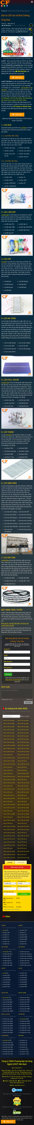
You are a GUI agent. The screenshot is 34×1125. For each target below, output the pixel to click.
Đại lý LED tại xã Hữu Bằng (23, 789)
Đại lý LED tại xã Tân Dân (9, 836)
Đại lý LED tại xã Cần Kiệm (9, 783)
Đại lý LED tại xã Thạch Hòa (8, 802)
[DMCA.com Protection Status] (17, 1101)
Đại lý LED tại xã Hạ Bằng (8, 789)
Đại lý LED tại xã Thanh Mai (22, 768)
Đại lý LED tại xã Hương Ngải (8, 793)
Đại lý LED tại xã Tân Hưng (23, 836)
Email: (6, 655)
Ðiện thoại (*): (8, 661)
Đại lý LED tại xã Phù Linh (9, 830)
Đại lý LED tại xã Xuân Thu (8, 849)
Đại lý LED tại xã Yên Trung (9, 808)
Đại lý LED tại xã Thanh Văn (22, 771)
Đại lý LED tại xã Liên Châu (23, 758)
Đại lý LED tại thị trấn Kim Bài (23, 743)
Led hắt (3, 262)
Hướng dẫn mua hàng (19, 1116)
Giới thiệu (4, 1116)
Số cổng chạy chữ (22, 886)
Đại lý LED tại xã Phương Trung (22, 761)
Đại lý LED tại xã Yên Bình (23, 805)
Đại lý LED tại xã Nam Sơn (9, 827)
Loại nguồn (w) (22, 881)
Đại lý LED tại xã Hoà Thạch (9, 858)
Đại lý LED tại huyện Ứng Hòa (9, 721)
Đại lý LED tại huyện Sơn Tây (9, 736)
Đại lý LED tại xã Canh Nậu (22, 780)
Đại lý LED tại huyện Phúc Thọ (23, 730)
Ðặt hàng (8, 674)
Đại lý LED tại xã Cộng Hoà (22, 855)
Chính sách (20, 1119)
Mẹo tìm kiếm (25, 716)
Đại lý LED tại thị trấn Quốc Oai (23, 852)
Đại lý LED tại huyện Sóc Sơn (23, 733)
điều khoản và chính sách (13, 679)
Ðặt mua (18, 77)
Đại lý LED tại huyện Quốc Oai (9, 733)
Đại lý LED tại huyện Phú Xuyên (9, 730)
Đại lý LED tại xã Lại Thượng (9, 796)
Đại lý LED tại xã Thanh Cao (8, 768)
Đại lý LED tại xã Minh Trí (22, 824)
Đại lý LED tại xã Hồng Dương (8, 755)
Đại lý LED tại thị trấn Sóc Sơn (23, 811)
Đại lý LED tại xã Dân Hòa (23, 752)
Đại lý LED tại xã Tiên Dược (9, 843)
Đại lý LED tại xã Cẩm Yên (24, 783)
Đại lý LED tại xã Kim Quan (23, 793)
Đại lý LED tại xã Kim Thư (9, 758)
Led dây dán (5, 560)
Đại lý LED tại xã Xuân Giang (22, 846)
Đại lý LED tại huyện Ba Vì (23, 721)
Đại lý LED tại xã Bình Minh (9, 746)
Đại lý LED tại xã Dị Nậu (23, 786)
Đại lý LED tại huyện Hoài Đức (23, 724)
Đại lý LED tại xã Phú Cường (23, 830)
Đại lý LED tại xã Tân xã (23, 799)
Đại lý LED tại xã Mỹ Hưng (9, 761)
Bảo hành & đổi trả (11, 1118)
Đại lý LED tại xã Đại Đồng (23, 808)
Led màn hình (6, 1040)
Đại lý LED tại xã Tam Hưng (9, 765)
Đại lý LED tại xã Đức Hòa (9, 852)
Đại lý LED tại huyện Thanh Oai (23, 736)
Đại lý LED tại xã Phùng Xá (22, 796)
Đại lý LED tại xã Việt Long (9, 846)
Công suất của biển (8, 899)
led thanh (9, 435)
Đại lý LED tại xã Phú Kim (9, 799)
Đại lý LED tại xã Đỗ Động (23, 774)
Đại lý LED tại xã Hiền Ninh (24, 818)
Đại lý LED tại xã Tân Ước (23, 765)
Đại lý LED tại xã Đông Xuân (22, 849)
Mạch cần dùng (8, 907)
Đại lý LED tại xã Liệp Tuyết (23, 858)
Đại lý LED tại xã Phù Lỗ (23, 827)
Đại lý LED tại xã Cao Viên (23, 749)
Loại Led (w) (6, 881)
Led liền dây (5, 215)
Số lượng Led (7, 886)
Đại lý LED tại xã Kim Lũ (9, 821)
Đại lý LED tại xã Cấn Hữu (9, 855)
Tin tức (10, 1116)
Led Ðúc (23, 127)
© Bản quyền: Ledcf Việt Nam (11, 909)
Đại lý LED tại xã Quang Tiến (22, 833)
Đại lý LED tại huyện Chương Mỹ (9, 724)
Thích (2, 23)
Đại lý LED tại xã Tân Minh (9, 839)
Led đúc (4, 930)
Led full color (5, 382)
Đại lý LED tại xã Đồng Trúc (8, 811)
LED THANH (21, 1036)
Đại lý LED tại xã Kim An (23, 755)
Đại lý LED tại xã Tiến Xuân (9, 805)
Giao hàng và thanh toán (24, 1118)
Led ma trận (24, 87)
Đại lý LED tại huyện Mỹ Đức (23, 727)
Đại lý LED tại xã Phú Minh (9, 833)
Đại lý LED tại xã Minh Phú (8, 824)
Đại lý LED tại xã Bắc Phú (9, 814)
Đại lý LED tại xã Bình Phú (24, 777)
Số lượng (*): (8, 667)
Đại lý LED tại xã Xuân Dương (8, 774)
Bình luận (10, 23)
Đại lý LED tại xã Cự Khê (9, 752)
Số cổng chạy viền (8, 892)
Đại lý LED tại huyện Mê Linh (9, 727)
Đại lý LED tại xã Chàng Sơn (8, 786)
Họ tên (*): (7, 649)
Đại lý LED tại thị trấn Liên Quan (9, 777)
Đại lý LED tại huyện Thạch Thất (9, 740)
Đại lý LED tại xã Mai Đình (23, 821)
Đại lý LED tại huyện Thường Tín (23, 740)
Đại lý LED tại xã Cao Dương (9, 749)
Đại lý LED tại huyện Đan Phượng (9, 743)
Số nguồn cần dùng (8, 903)
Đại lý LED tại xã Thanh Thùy (8, 771)
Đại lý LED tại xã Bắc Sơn (23, 814)
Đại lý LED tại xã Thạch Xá (22, 802)
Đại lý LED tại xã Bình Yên (9, 780)
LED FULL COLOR (22, 993)
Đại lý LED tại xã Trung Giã (22, 843)
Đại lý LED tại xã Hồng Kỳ (8, 818)
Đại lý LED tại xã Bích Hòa (23, 746)
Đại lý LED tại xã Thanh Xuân (22, 839)
